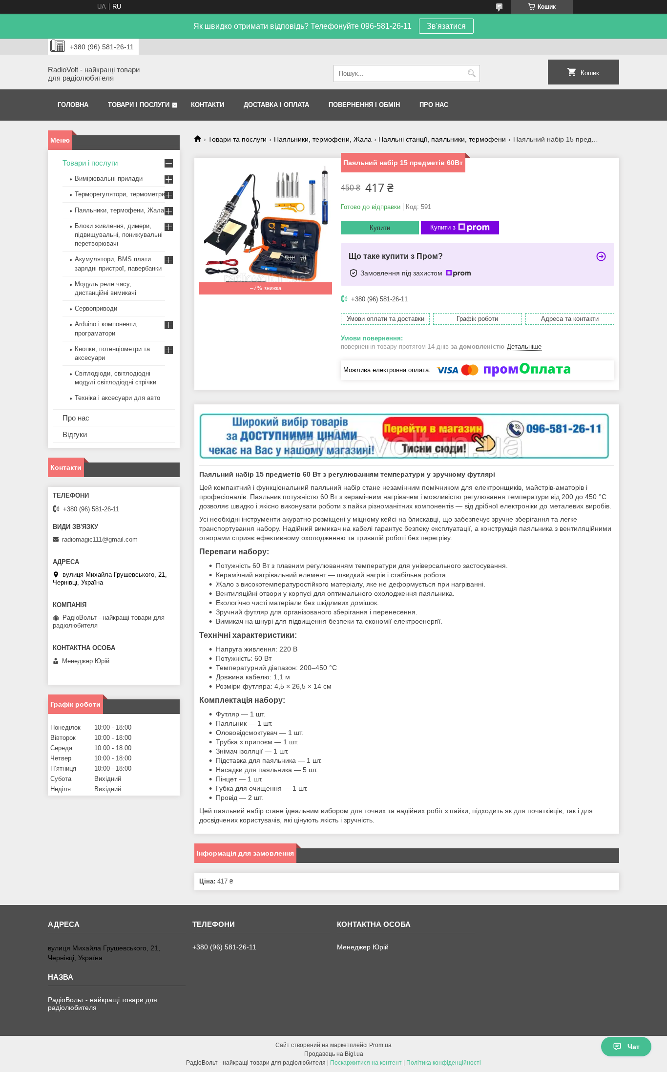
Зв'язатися (446, 26)
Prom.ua (380, 1045)
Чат (633, 1047)
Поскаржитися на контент (366, 1062)
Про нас (433, 104)
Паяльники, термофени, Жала (323, 139)
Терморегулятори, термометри (120, 194)
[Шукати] (471, 73)
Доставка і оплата (276, 104)
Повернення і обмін (364, 104)
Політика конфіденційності (443, 1062)
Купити (380, 227)
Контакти (207, 104)
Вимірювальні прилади (109, 178)
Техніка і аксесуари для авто (117, 397)
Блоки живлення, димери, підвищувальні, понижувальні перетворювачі (119, 234)
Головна (73, 104)
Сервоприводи (96, 308)
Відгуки (75, 434)
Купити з (443, 227)
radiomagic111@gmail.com (100, 539)
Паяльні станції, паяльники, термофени (442, 139)
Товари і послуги (138, 104)
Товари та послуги (237, 139)
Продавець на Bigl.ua (333, 1054)
